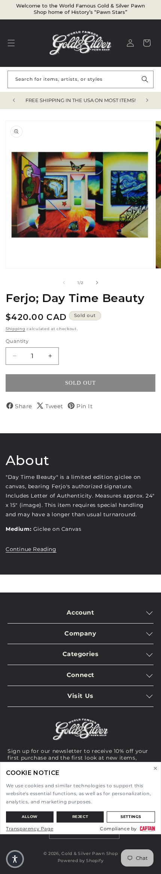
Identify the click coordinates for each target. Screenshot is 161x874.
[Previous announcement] (14, 100)
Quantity (17, 341)
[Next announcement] (147, 100)
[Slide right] (97, 282)
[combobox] (80, 79)
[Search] (145, 79)
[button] (11, 43)
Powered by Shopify (81, 860)
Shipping (15, 328)
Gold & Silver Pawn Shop (89, 853)
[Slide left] (64, 282)
